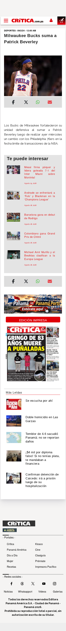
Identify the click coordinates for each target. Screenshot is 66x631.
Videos (42, 591)
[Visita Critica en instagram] (54, 583)
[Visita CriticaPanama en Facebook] (11, 583)
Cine (37, 549)
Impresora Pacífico (45, 566)
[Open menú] (6, 20)
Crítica (10, 544)
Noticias (8, 591)
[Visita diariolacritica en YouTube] (43, 583)
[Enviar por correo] (50, 102)
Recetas (11, 566)
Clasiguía (40, 555)
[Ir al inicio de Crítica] (27, 20)
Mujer (10, 561)
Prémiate (40, 561)
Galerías (57, 591)
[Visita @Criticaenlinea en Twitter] (22, 583)
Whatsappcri (25, 591)
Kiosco (39, 544)
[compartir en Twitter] (26, 102)
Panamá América (16, 549)
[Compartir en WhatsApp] (39, 101)
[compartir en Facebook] (13, 102)
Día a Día (12, 555)
